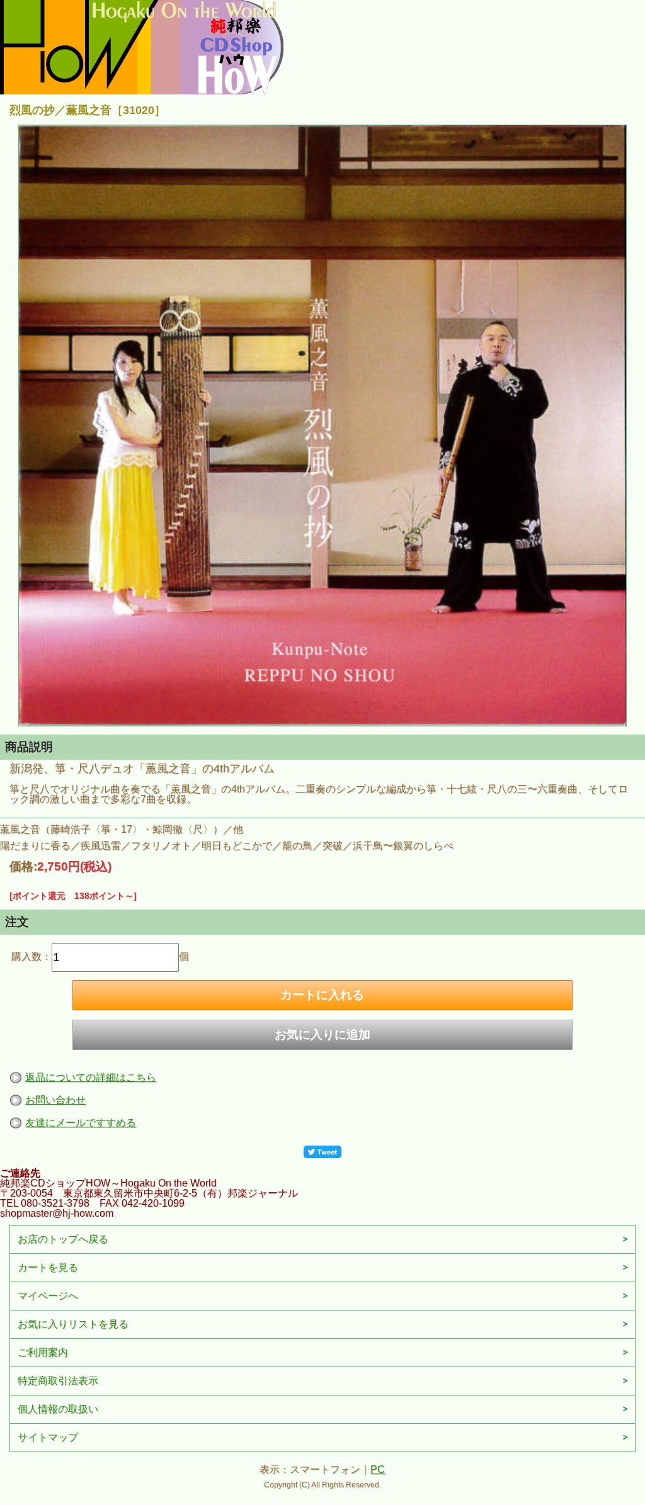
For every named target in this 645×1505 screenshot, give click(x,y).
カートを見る (48, 1267)
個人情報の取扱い (58, 1409)
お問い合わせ (55, 1100)
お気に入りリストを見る (73, 1324)
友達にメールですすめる (80, 1122)
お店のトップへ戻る (63, 1239)
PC (377, 1469)
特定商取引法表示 (58, 1380)
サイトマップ (48, 1437)
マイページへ (48, 1295)
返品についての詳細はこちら (90, 1077)
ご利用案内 (43, 1352)
